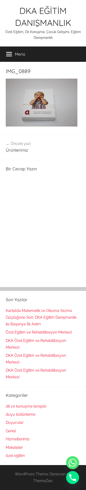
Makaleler (14, 447)
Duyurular (15, 422)
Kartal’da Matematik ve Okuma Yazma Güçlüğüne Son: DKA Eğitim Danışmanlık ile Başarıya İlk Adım (41, 317)
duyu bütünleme (20, 414)
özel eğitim (15, 455)
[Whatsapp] (72, 462)
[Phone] (72, 477)
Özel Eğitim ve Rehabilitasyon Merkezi (39, 332)
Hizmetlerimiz (18, 439)
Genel (11, 431)
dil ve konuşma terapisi (26, 406)
